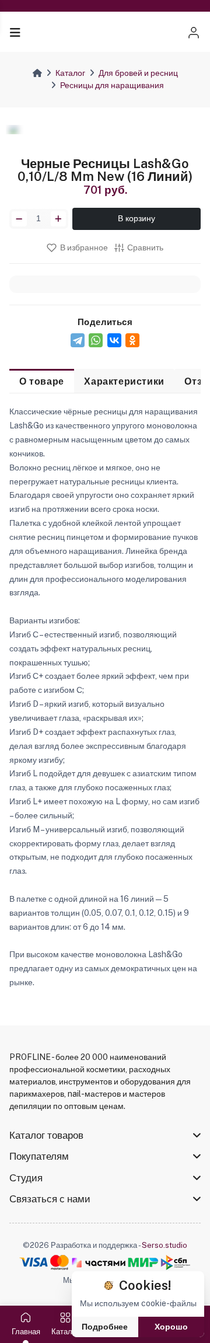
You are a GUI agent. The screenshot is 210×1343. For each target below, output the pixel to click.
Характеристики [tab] (124, 381)
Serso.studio (164, 1245)
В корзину (136, 218)
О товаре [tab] (41, 381)
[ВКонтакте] (114, 340)
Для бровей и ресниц (138, 73)
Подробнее (105, 1326)
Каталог (70, 73)
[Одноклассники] (132, 340)
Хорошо (171, 1326)
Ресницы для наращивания (112, 85)
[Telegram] (78, 340)
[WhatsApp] (96, 340)
